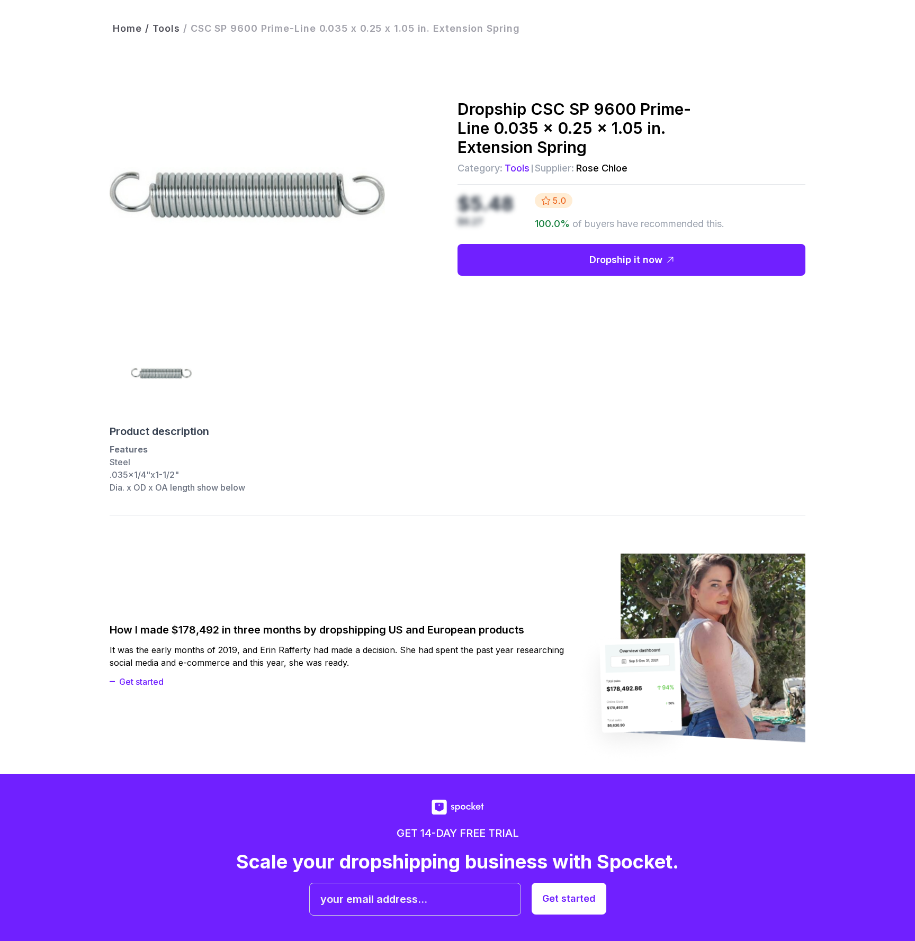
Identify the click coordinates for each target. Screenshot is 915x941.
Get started (141, 681)
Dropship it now (625, 259)
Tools (517, 168)
